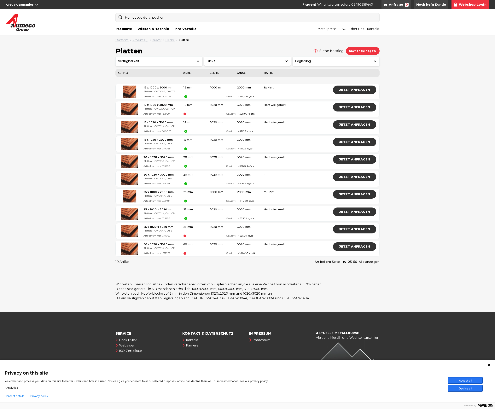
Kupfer (156, 40)
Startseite (122, 40)
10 (344, 262)
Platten (184, 40)
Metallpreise (327, 29)
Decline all (465, 388)
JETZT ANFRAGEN (354, 90)
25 (350, 262)
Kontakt (373, 29)
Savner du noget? (362, 51)
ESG (343, 29)
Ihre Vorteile (185, 29)
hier (375, 338)
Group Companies (20, 4)
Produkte (123, 29)
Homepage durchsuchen (144, 17)
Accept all (465, 380)
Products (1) (140, 40)
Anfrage (398, 4)
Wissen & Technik (153, 29)
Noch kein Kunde (431, 4)
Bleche (170, 40)
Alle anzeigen (369, 262)
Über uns (356, 29)
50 (355, 262)
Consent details (14, 396)
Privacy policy (39, 396)
